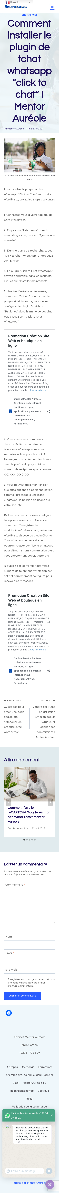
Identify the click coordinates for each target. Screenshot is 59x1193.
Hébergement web (22, 1090)
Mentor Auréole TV (34, 1082)
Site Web (11, 969)
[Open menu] (52, 7)
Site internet (29, 15)
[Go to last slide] (8, 802)
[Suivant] (50, 802)
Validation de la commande (29, 1106)
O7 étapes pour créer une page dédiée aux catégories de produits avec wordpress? (14, 716)
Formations (45, 1067)
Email (9, 953)
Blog (16, 1082)
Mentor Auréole (16, 128)
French (14, 2)
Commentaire (15, 884)
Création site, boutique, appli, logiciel (29, 1075)
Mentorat (28, 1067)
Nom (9, 936)
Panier (30, 1098)
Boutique (43, 1090)
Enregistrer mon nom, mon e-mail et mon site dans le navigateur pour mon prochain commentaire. (31, 982)
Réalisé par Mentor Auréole (30, 1182)
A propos (12, 1067)
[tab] (24, 840)
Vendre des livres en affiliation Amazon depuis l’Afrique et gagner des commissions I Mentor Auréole (44, 719)
